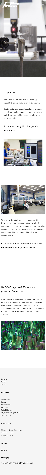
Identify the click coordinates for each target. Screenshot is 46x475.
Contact (3, 384)
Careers (3, 382)
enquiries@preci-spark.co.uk (10, 413)
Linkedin (4, 450)
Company (4, 379)
